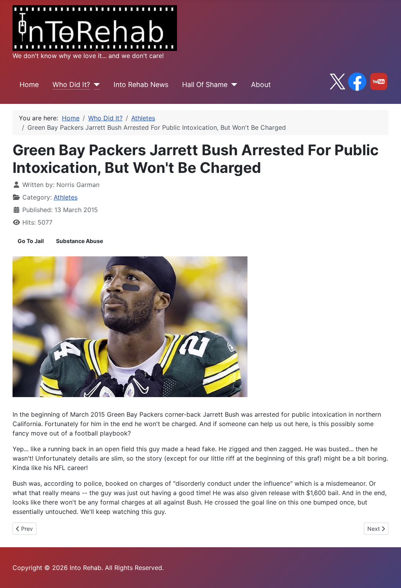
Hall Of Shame (205, 84)
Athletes (66, 197)
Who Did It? (71, 84)
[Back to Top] (387, 573)
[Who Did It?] (95, 85)
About (261, 84)
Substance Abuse (79, 241)
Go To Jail (31, 241)
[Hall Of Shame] (232, 85)
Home (29, 84)
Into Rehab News (141, 84)
